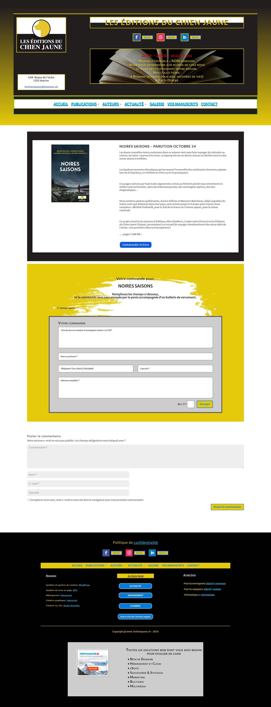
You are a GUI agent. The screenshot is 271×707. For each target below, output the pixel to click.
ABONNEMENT (135, 595)
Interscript (72, 600)
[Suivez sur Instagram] (161, 37)
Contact (209, 104)
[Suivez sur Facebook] (137, 37)
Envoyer (205, 404)
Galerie (157, 104)
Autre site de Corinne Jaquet (135, 616)
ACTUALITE (135, 586)
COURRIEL (135, 606)
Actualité (134, 104)
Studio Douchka (71, 606)
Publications (84, 104)
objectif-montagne (216, 583)
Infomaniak (66, 595)
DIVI (75, 590)
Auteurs (110, 104)
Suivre (147, 37)
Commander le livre (135, 244)
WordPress (84, 585)
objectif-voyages (212, 589)
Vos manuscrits (182, 104)
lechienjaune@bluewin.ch (41, 86)
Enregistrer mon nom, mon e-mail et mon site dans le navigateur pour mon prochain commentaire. (87, 499)
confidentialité (146, 542)
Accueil (61, 104)
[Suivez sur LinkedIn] (185, 37)
